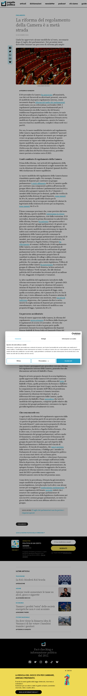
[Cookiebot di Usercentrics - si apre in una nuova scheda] (73, 334)
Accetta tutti (68, 361)
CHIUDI (69, 671)
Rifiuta (19, 361)
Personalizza (42, 361)
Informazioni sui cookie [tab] (69, 338)
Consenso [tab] (18, 338)
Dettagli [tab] (43, 338)
